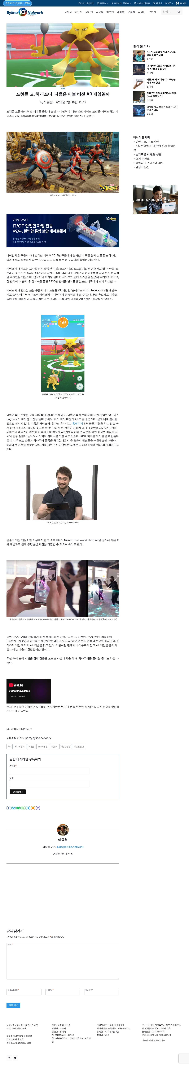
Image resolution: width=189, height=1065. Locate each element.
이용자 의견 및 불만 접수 (153, 1040)
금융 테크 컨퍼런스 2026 (17, 3)
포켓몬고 (79, 746)
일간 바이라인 (87, 3)
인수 (54, 746)
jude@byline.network (70, 846)
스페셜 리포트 (143, 3)
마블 (31, 746)
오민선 (152, 11)
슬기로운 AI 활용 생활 (149, 154)
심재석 (68, 11)
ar (9, 746)
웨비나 (159, 3)
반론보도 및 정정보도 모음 (18, 1042)
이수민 (110, 11)
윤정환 (131, 11)
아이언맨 (43, 746)
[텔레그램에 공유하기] (28, 808)
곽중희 (120, 11)
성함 (11, 778)
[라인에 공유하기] (18, 808)
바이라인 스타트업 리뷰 (150, 162)
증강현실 (65, 746)
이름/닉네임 (13, 990)
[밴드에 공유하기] (23, 808)
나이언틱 (20, 746)
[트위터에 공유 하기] (13, 808)
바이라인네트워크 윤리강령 (19, 1036)
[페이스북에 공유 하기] (8, 808)
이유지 (78, 11)
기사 (63, 88)
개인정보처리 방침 (15, 1039)
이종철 (48, 102)
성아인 (89, 11)
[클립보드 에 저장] (38, 808)
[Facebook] (9, 1058)
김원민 (141, 11)
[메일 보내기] (33, 808)
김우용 (99, 11)
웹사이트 (89, 990)
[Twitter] (15, 1058)
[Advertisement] (62, 900)
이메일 (13, 765)
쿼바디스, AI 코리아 (147, 141)
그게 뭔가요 (143, 158)
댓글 (10, 944)
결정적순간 (142, 167)
